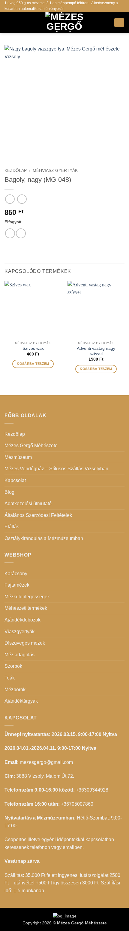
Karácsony (15, 573)
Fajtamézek (16, 585)
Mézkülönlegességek (27, 596)
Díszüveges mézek (24, 643)
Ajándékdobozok (22, 619)
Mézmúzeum (18, 457)
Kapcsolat (15, 480)
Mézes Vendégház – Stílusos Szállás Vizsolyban (56, 468)
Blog (9, 492)
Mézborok (15, 689)
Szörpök (13, 666)
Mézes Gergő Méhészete (31, 445)
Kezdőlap (15, 170)
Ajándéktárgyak (21, 701)
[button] (8, 22)
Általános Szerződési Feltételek (38, 515)
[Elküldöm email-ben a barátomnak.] (21, 233)
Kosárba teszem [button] (33, 363)
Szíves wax (33, 348)
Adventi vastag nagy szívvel (96, 351)
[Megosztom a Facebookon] (10, 233)
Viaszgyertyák (19, 631)
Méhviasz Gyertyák (55, 170)
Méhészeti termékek (25, 608)
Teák (9, 677)
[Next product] (9, 199)
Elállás (11, 526)
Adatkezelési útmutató (28, 503)
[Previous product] (21, 199)
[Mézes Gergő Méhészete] (64, 22)
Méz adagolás (19, 654)
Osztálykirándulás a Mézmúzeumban (43, 538)
